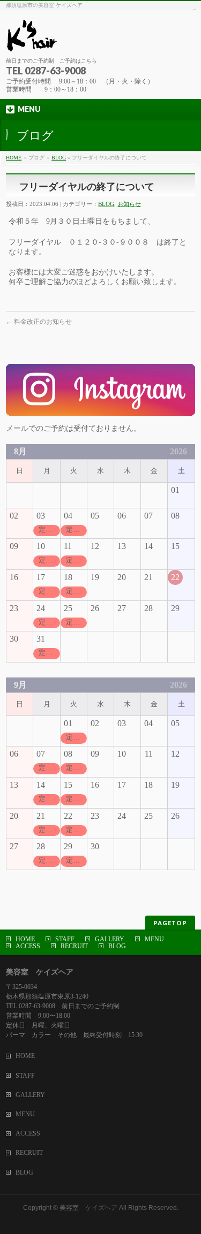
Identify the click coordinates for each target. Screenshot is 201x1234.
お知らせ (129, 204)
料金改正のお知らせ (39, 321)
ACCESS (28, 946)
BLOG (58, 158)
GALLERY (109, 939)
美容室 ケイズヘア (88, 1208)
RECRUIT (74, 946)
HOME (13, 158)
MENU (154, 939)
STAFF (65, 939)
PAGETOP (170, 922)
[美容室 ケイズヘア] (99, 39)
